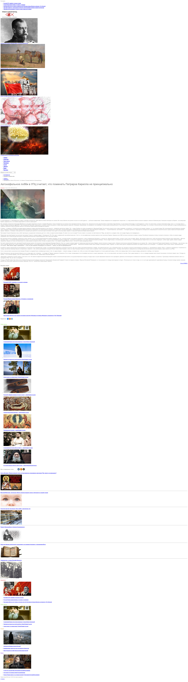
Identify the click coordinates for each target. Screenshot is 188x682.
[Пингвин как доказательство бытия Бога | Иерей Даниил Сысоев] (17, 357)
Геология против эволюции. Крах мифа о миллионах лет (15, 508)
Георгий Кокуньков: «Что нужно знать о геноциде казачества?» (14, 68)
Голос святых (7, 161)
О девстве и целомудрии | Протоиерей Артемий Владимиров (17, 670)
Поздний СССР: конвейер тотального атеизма (12, 3)
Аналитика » (6, 179)
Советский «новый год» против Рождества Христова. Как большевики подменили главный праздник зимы (24, 7)
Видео (5, 168)
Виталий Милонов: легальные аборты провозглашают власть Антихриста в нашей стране (24, 492)
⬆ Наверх (3, 679)
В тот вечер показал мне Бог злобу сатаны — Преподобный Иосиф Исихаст (20, 465)
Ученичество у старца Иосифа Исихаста (11, 560)
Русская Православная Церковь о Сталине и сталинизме (14, 4)
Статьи (5, 165)
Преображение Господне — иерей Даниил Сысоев (14, 430)
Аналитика (6, 159)
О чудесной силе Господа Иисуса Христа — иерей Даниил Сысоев (18, 447)
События (6, 166)
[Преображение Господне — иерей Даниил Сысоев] (17, 428)
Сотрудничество (7, 175)
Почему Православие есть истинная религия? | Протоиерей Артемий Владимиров (21, 674)
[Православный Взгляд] (10, 17)
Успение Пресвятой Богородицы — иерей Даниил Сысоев (16, 412)
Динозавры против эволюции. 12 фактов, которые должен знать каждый (17, 9)
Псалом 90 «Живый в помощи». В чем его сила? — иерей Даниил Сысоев (20, 394)
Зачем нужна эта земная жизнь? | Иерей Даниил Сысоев (16, 377)
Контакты (6, 170)
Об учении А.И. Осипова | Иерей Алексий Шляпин (14, 672)
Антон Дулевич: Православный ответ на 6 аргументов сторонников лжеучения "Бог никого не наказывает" (29, 473)
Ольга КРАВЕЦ (183, 263)
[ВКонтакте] (8, 319)
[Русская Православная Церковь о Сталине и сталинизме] (12, 296)
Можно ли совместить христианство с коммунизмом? (12, 96)
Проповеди (6, 163)
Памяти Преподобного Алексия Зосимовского (13, 527)
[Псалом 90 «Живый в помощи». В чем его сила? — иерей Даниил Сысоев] (17, 392)
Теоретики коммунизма (5, 125)
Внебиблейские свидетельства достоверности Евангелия (16, 648)
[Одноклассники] (10, 319)
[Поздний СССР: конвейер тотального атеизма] (12, 280)
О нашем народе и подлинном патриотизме (10, 155)
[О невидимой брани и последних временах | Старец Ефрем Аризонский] (17, 339)
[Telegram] (12, 319)
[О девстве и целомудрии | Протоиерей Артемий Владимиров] (17, 668)
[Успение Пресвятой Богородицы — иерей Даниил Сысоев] (17, 410)
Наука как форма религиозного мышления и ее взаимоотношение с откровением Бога (23, 544)
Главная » (6, 178)
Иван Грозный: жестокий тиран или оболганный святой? (16, 650)
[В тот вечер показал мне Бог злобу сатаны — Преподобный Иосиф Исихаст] (17, 463)
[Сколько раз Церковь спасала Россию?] (17, 644)
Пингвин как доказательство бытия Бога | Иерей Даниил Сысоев (18, 359)
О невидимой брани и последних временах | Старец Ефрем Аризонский (19, 341)
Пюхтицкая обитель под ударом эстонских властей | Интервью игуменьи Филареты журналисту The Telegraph (24, 6)
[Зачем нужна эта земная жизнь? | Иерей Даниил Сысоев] (17, 374)
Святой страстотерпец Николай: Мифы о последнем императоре (14, 43)
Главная (5, 157)
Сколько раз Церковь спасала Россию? (12, 646)
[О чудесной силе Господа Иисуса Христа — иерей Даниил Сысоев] (17, 445)
